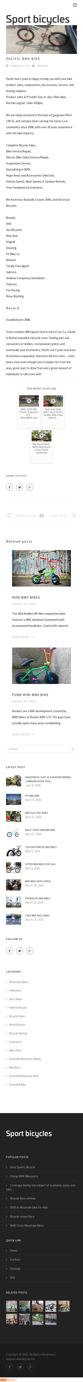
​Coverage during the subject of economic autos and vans (40, 1187)
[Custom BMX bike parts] (50, 1319)
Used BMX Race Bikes (37, 915)
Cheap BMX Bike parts (24, 1176)
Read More (20, 637)
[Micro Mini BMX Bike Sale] (11, 1319)
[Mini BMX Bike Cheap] (64, 1306)
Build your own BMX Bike (40, 830)
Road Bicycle (17, 1025)
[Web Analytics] (8, 1379)
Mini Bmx (14, 1067)
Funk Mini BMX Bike (30, 694)
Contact (15, 1259)
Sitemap (15, 1268)
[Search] (73, 749)
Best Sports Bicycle (22, 1167)
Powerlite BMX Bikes (37, 898)
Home (14, 1250)
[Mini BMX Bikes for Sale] (24, 1319)
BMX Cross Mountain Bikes (27, 1225)
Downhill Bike (17, 1085)
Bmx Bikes (42, 65)
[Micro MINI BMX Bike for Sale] (37, 1319)
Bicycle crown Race (22, 1216)
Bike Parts (15, 1050)
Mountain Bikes (19, 982)
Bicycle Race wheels (23, 1198)
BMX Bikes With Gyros (38, 881)
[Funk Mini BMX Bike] (41, 665)
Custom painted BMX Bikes (41, 847)
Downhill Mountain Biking (25, 1059)
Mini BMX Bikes (26, 597)
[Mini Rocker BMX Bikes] (50, 1306)
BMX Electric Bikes (36, 813)
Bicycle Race (17, 1016)
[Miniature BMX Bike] (37, 1306)
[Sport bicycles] (38, 17)
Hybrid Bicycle (18, 1007)
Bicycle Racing (18, 1033)
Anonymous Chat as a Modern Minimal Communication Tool (48, 779)
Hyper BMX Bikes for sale (40, 864)
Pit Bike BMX (32, 795)
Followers (15, 990)
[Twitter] (19, 487)
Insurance (15, 1042)
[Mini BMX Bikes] (41, 568)
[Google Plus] (29, 487)
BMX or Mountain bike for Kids (29, 1207)
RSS (12, 1278)
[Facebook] (9, 487)
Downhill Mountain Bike (24, 1076)
